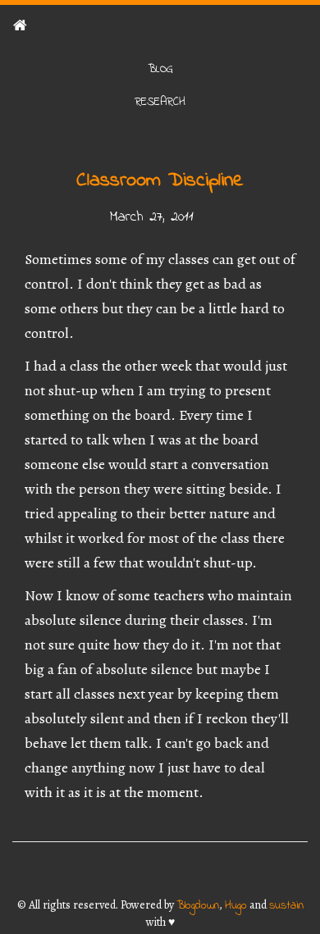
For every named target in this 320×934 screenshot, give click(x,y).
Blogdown (197, 905)
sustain (286, 905)
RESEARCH (160, 102)
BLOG (160, 69)
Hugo (236, 905)
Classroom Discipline (160, 180)
